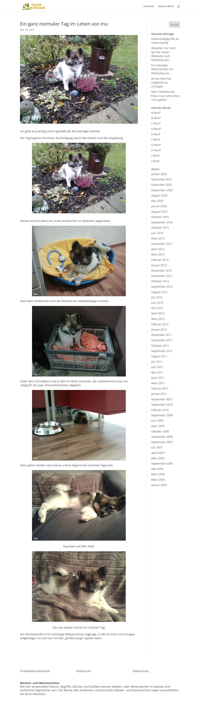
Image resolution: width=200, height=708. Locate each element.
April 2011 (157, 378)
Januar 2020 (159, 206)
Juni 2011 (157, 367)
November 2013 (161, 244)
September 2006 (162, 463)
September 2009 (162, 415)
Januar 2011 (159, 394)
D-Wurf (156, 129)
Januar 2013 (159, 265)
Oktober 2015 (160, 227)
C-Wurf (155, 123)
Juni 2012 (157, 303)
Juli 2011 (156, 361)
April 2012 (157, 313)
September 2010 (162, 404)
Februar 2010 (159, 410)
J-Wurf (155, 161)
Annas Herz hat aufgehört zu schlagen (161, 82)
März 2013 (158, 254)
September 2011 (162, 351)
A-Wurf (155, 113)
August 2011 (159, 356)
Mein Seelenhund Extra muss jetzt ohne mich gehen (165, 95)
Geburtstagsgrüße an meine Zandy (165, 41)
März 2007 (158, 458)
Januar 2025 (159, 174)
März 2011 (158, 383)
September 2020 (162, 190)
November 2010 (161, 399)
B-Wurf (155, 118)
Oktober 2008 (160, 431)
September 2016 (162, 222)
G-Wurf (156, 145)
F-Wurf (155, 139)
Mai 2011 (157, 372)
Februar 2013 (159, 260)
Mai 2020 (157, 201)
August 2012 (159, 292)
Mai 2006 (157, 469)
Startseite (148, 6)
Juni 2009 (157, 420)
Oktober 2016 (160, 217)
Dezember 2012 (161, 270)
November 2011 (161, 340)
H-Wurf (156, 150)
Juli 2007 (156, 447)
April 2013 (157, 249)
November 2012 (161, 276)
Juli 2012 (156, 297)
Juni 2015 (157, 233)
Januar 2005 (159, 485)
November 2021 (161, 179)
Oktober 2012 (160, 281)
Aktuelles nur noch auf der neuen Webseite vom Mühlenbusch (163, 54)
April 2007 (157, 453)
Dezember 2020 (161, 185)
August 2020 (159, 195)
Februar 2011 (159, 388)
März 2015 (158, 238)
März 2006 (158, 474)
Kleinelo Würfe (166, 6)
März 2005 (158, 480)
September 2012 (162, 286)
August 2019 (159, 211)
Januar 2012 (159, 329)
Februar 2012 (159, 324)
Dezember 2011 (161, 335)
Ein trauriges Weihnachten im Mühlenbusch (162, 69)
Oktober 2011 (160, 345)
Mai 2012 (157, 308)
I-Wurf (155, 156)
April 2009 (157, 426)
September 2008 (162, 437)
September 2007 (162, 442)
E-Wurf (155, 134)
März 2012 (158, 319)
